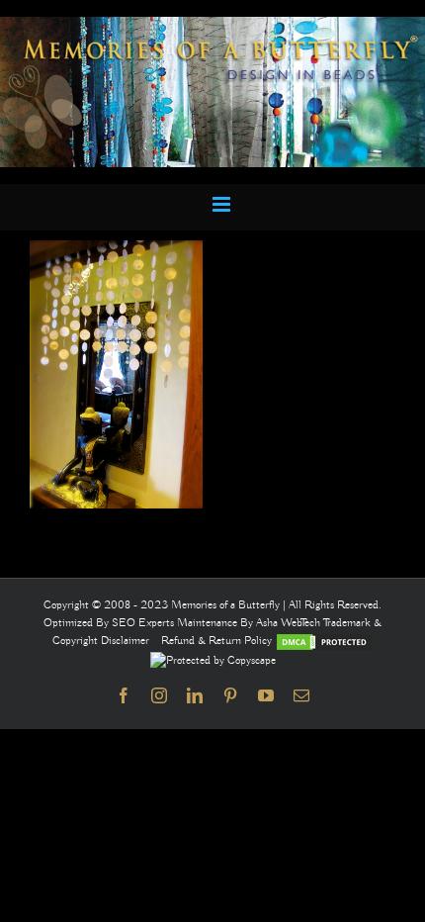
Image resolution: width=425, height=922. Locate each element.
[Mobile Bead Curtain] (212, 25)
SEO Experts (144, 622)
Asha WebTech (289, 622)
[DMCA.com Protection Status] (324, 640)
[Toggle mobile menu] (222, 204)
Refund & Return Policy (218, 640)
